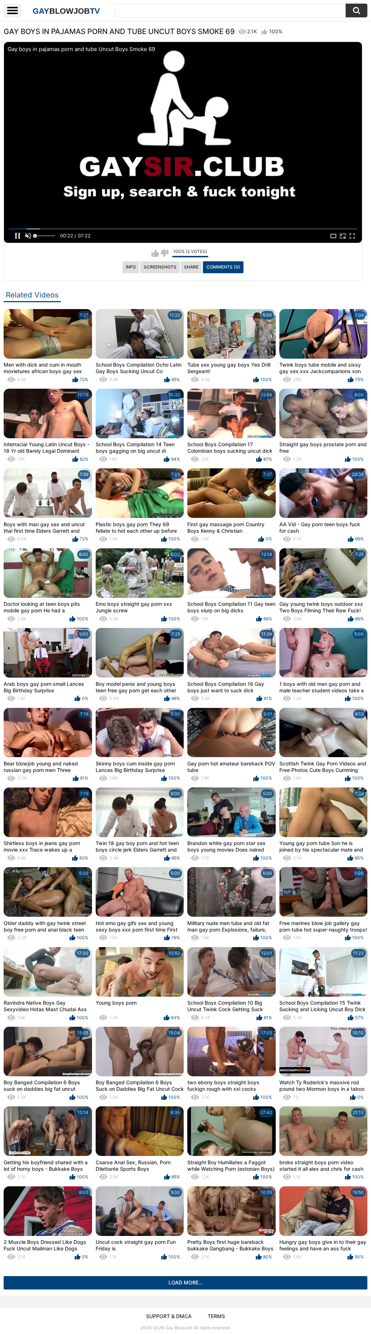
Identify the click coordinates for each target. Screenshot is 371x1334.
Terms (216, 1316)
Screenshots (160, 267)
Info (131, 267)
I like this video (155, 253)
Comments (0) (223, 267)
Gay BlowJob (178, 1327)
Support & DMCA (169, 1316)
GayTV (66, 11)
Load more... (185, 1282)
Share (191, 267)
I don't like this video (164, 253)
